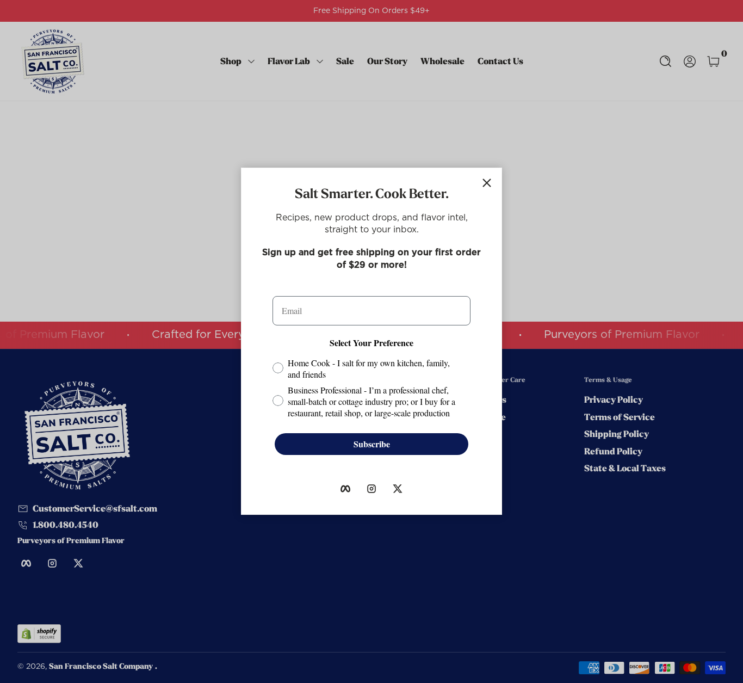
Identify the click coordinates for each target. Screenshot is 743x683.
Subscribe (372, 444)
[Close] (487, 183)
